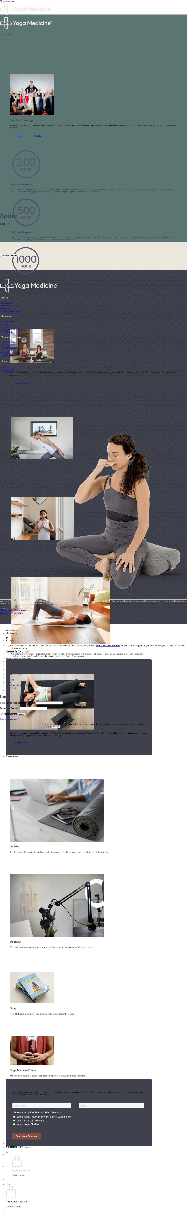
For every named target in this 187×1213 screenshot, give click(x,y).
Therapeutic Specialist (10, 353)
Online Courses (7, 369)
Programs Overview (9, 342)
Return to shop (18, 1175)
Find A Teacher (7, 321)
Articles (4, 324)
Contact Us (5, 308)
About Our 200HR (9, 345)
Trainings (5, 366)
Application (6, 356)
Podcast (4, 327)
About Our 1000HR (9, 350)
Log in (21, 714)
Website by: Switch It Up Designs (11, 610)
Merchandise (6, 371)
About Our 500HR (9, 348)
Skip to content (7, 1)
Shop (8, 682)
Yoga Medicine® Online (11, 329)
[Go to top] (1, 626)
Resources (12, 756)
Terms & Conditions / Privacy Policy (13, 610)
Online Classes (13, 669)
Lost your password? (9, 719)
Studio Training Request (11, 311)
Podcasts (10, 680)
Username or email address (17, 703)
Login (11, 640)
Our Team (5, 305)
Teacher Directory (16, 1143)
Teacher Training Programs (18, 658)
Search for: (14, 1147)
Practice (10, 390)
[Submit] (7, 1152)
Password (9, 708)
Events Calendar (13, 674)
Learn (9, 34)
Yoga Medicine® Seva (10, 332)
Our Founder (6, 303)
